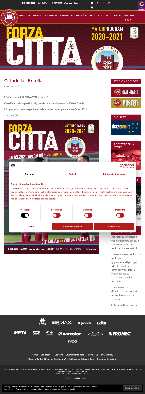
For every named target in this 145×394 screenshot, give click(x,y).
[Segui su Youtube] (92, 3)
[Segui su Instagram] (109, 3)
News (36, 16)
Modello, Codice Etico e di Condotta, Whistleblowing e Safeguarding (61, 359)
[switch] (57, 215)
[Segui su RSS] (92, 7)
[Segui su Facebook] (103, 3)
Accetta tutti (114, 226)
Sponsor (95, 16)
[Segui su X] (97, 3)
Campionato (20, 16)
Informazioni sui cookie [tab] (115, 174)
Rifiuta (31, 226)
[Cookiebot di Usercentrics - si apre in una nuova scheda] (121, 166)
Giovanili (65, 16)
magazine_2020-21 (13, 86)
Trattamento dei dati (107, 359)
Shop (128, 20)
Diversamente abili (75, 355)
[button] (72, 47)
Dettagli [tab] (72, 174)
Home (35, 355)
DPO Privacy (107, 355)
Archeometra (80, 378)
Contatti (129, 16)
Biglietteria (111, 16)
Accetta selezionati (72, 226)
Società (80, 16)
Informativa (92, 355)
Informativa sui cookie (67, 389)
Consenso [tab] (30, 174)
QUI (16, 115)
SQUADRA (49, 16)
